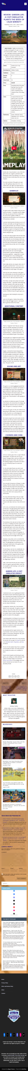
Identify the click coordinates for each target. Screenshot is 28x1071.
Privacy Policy (4, 983)
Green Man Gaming (19, 1055)
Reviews (11, 26)
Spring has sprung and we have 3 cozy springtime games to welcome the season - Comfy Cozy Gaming (14, 838)
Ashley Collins (13, 24)
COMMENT (4, 852)
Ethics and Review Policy (7, 986)
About (2, 990)
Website (21, 868)
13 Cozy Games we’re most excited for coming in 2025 (12, 942)
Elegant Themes (11, 1069)
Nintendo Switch (9, 642)
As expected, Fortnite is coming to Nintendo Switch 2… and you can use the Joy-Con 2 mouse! (14, 806)
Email (12, 868)
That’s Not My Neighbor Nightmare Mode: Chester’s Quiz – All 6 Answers (13, 923)
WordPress (24, 1069)
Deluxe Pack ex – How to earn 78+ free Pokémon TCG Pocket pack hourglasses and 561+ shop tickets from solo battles (14, 932)
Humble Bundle (10, 1055)
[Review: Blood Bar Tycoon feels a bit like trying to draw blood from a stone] (14, 733)
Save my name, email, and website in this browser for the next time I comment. (13, 874)
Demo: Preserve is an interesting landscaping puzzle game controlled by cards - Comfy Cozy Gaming (14, 820)
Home (2, 979)
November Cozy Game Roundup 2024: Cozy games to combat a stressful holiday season (13, 762)
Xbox (23, 642)
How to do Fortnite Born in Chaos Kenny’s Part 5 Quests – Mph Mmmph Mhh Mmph (13, 961)
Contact (3, 993)
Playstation (16, 642)
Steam (18, 640)
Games (14, 26)
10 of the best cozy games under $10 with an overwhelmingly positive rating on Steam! (13, 784)
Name (3, 868)
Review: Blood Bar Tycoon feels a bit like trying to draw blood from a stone (14, 742)
